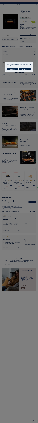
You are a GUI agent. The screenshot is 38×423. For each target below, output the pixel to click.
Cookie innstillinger (12, 69)
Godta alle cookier (25, 69)
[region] (19, 67)
